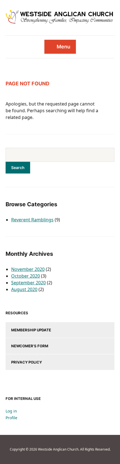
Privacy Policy (26, 362)
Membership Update (31, 330)
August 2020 (24, 289)
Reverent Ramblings (32, 220)
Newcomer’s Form (29, 346)
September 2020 (28, 283)
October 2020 (25, 276)
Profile (11, 417)
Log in (11, 411)
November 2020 (28, 269)
